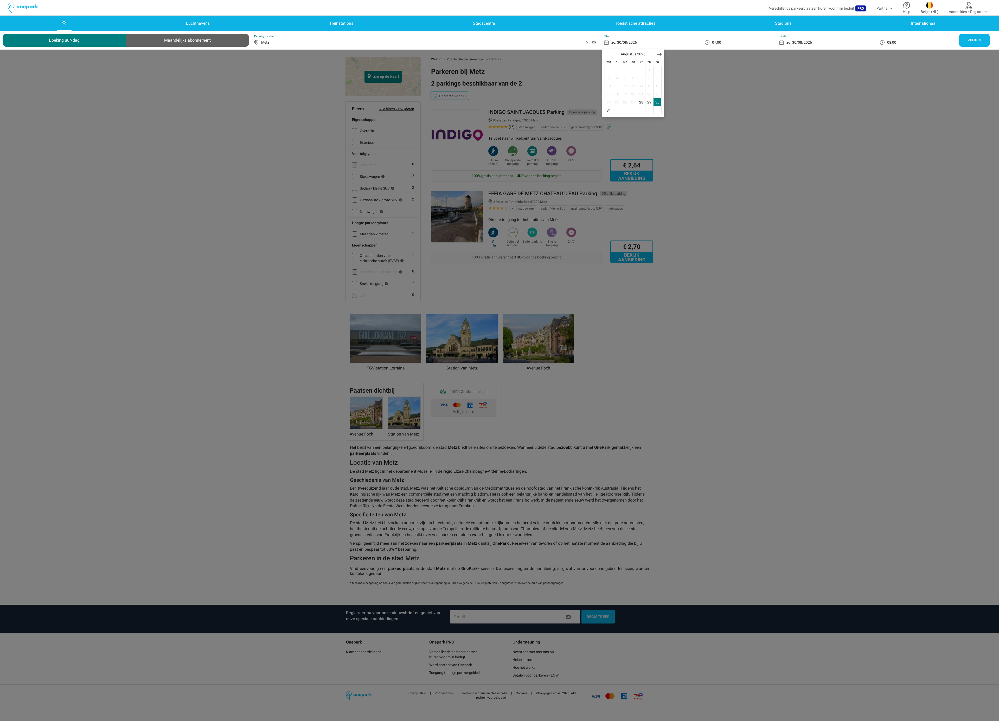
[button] (659, 54)
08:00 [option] (891, 42)
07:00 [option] (716, 42)
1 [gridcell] (649, 70)
